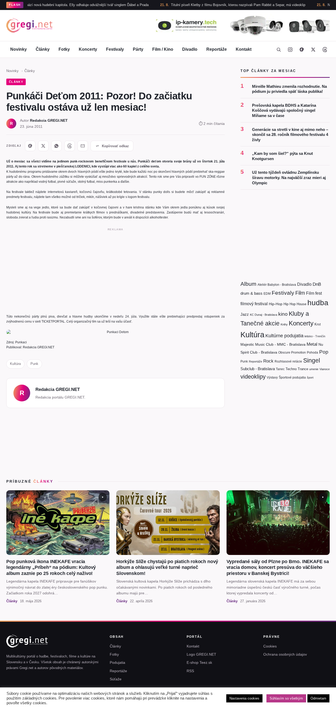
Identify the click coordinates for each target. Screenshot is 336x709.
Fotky (64, 49)
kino (283, 314)
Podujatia (117, 662)
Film (300, 293)
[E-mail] (82, 146)
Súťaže (116, 679)
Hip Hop (290, 304)
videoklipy (253, 376)
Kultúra (15, 364)
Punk (34, 364)
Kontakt (243, 49)
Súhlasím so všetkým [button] (286, 698)
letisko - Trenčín (314, 336)
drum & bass (251, 293)
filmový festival (254, 304)
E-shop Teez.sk (199, 662)
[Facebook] (302, 49)
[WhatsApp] (56, 146)
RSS (190, 671)
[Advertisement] (115, 270)
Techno (291, 369)
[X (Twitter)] (313, 49)
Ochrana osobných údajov (285, 654)
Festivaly (115, 49)
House (301, 304)
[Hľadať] (279, 49)
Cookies (270, 646)
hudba (317, 303)
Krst (317, 324)
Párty (138, 49)
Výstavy (272, 377)
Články (43, 49)
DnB (317, 284)
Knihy (284, 324)
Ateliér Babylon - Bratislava (277, 285)
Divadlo (189, 49)
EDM (267, 293)
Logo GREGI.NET (201, 654)
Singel (311, 360)
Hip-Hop (275, 304)
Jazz (244, 314)
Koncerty (88, 49)
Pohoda (312, 352)
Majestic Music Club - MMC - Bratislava (273, 344)
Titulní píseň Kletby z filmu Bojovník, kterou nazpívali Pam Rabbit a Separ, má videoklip (219, 5)
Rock (268, 361)
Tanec (280, 369)
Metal (312, 344)
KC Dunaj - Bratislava (263, 314)
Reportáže (216, 49)
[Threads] (325, 49)
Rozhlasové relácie (288, 361)
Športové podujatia (292, 377)
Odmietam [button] (318, 698)
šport (310, 377)
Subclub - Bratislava (257, 368)
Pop (323, 352)
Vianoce (324, 369)
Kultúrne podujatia (284, 335)
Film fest (314, 293)
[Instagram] (290, 49)
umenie (313, 369)
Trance (303, 369)
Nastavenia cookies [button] (244, 698)
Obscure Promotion (292, 352)
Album (248, 284)
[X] (43, 146)
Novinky (18, 49)
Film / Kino (162, 49)
